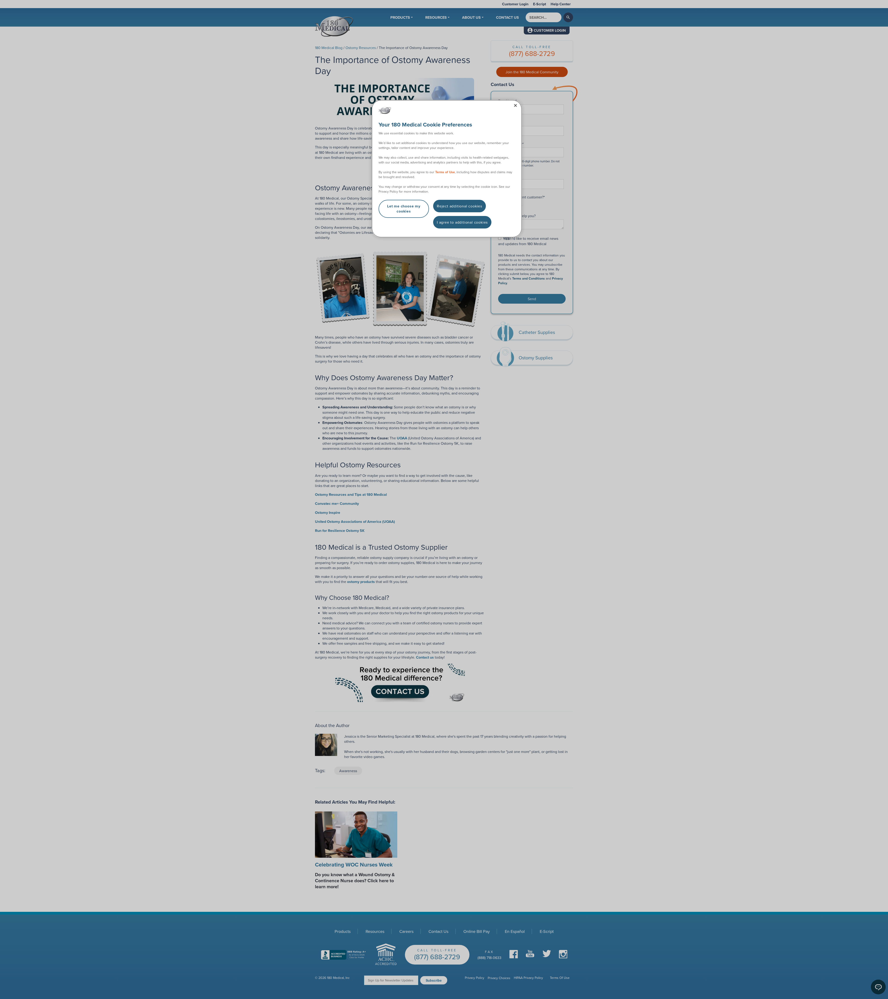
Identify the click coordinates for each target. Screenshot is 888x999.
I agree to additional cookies (462, 222)
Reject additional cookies (459, 206)
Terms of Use (445, 172)
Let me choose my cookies (403, 209)
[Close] (515, 105)
